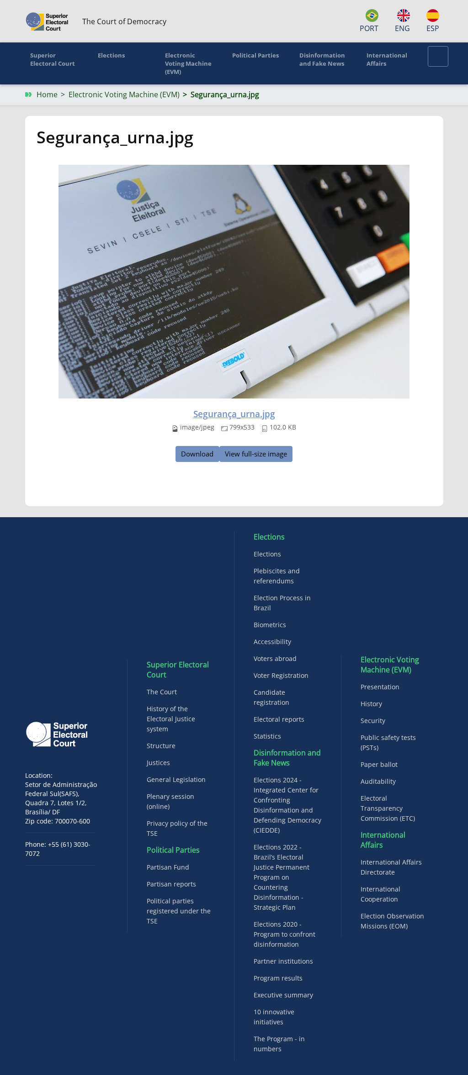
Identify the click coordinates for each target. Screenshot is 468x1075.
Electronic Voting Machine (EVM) (124, 94)
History (371, 703)
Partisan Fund (168, 867)
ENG (402, 28)
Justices (158, 762)
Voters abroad (275, 658)
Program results (278, 978)
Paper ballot (379, 764)
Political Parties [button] (255, 55)
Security (373, 720)
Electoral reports (279, 719)
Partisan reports (171, 884)
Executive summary (283, 995)
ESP (432, 28)
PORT (369, 28)
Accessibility (272, 641)
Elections (269, 537)
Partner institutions (283, 961)
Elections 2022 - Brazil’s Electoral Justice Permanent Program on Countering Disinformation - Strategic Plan (281, 877)
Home (47, 94)
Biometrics (270, 624)
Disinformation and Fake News (287, 758)
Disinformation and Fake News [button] (322, 59)
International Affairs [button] (387, 59)
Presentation (380, 686)
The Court (162, 691)
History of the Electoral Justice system (171, 718)
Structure (161, 745)
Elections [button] (111, 55)
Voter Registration (281, 675)
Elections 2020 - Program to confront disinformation (284, 934)
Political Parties (173, 850)
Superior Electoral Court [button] (52, 59)
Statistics (267, 736)
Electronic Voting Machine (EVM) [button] (188, 63)
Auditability (378, 781)
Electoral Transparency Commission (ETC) (388, 808)
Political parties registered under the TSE (179, 911)
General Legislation (176, 779)
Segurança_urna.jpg (234, 414)
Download (197, 453)
